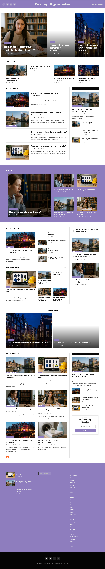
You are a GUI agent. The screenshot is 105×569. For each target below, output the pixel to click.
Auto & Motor (73, 475)
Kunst (71, 512)
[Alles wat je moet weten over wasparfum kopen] (42, 259)
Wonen (56, 339)
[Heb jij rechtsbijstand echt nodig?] (29, 195)
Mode (8, 158)
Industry (72, 507)
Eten (71, 490)
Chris (5, 53)
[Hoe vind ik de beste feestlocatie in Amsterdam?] (64, 70)
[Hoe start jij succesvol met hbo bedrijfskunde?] (24, 35)
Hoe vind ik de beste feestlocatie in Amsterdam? (64, 79)
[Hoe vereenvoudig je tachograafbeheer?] (16, 70)
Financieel (73, 495)
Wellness (72, 539)
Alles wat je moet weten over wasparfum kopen (55, 258)
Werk (71, 541)
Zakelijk (72, 546)
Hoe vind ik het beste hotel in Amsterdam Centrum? (88, 48)
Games (72, 497)
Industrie (72, 504)
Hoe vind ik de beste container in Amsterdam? (59, 48)
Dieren (72, 485)
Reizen (72, 526)
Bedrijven (72, 477)
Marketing (73, 514)
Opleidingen (73, 522)
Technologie (73, 531)
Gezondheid (73, 499)
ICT (71, 502)
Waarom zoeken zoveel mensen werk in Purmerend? (46, 114)
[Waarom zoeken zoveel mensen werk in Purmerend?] (17, 119)
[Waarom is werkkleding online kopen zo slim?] (17, 152)
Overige (72, 524)
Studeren (72, 529)
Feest (71, 492)
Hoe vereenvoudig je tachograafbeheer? (12, 79)
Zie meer (64, 267)
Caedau (72, 480)
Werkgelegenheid (11, 125)
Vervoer (72, 534)
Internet (72, 509)
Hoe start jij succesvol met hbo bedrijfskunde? (19, 48)
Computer (72, 482)
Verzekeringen (13, 208)
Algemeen (11, 339)
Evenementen (10, 106)
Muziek (72, 519)
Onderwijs (41, 405)
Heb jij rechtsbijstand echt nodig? (25, 212)
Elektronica (73, 487)
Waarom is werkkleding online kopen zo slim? (48, 146)
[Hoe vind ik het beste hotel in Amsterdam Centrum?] (89, 35)
